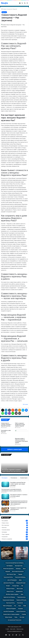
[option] (14, 465)
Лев (22, 585)
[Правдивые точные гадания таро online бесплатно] (5, 510)
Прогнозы (4, 527)
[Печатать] (19, 413)
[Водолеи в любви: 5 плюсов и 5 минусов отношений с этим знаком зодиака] (21, 433)
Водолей (15, 9)
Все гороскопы (5, 525)
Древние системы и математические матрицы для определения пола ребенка (21, 555)
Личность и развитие (7, 539)
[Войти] (20, 3)
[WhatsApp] (2, 413)
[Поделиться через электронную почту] (16, 413)
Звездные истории (20, 582)
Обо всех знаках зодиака (12, 594)
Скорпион (20, 608)
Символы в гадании (11, 608)
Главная (4, 9)
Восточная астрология (18, 571)
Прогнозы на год (10, 602)
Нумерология (19, 591)
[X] (2, 410)
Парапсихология (21, 597)
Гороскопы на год (8, 577)
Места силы (20, 588)
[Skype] (23, 410)
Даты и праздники (12, 580)
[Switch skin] (22, 3)
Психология (20, 602)
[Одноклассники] (19, 410)
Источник (25, 404)
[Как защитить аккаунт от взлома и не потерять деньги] (5, 496)
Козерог (8, 585)
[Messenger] (26, 410)
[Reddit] (12, 410)
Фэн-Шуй (22, 617)
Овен (22, 594)
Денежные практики (9, 582)
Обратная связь (19, 629)
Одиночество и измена (9, 597)
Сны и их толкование (8, 611)
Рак (15, 605)
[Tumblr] (9, 410)
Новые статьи (5, 523)
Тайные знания (8, 617)
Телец (15, 617)
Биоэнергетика (18, 565)
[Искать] (24, 3)
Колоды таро (15, 585)
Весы (24, 568)
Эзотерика (4, 532)
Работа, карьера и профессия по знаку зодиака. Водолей (20, 424)
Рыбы (24, 605)
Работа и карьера (7, 605)
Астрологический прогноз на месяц (15, 562)
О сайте (7, 629)
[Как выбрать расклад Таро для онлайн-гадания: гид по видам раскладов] (5, 484)
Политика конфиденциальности (14, 631)
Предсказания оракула (8, 600)
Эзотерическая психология (14, 620)
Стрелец (24, 614)
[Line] (12, 413)
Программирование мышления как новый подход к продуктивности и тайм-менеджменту (18, 502)
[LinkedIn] (6, 410)
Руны (19, 605)
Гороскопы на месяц (20, 577)
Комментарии (23, 478)
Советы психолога (21, 611)
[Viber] (9, 413)
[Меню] (27, 3)
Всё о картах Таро (11, 574)
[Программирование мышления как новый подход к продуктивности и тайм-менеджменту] (5, 503)
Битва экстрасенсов (8, 568)
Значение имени (6, 529)
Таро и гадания (5, 534)
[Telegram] (6, 413)
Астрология (9, 9)
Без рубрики (5, 520)
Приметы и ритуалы (21, 600)
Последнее (4, 478)
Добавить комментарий (14, 449)
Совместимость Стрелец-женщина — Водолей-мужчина (6, 424)
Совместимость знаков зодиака (11, 614)
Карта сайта (12, 629)
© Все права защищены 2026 (14, 626)
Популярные (14, 478)
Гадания (20, 574)
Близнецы (18, 568)
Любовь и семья (10, 588)
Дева (20, 580)
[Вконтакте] (16, 410)
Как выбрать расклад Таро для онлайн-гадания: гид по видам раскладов (17, 484)
